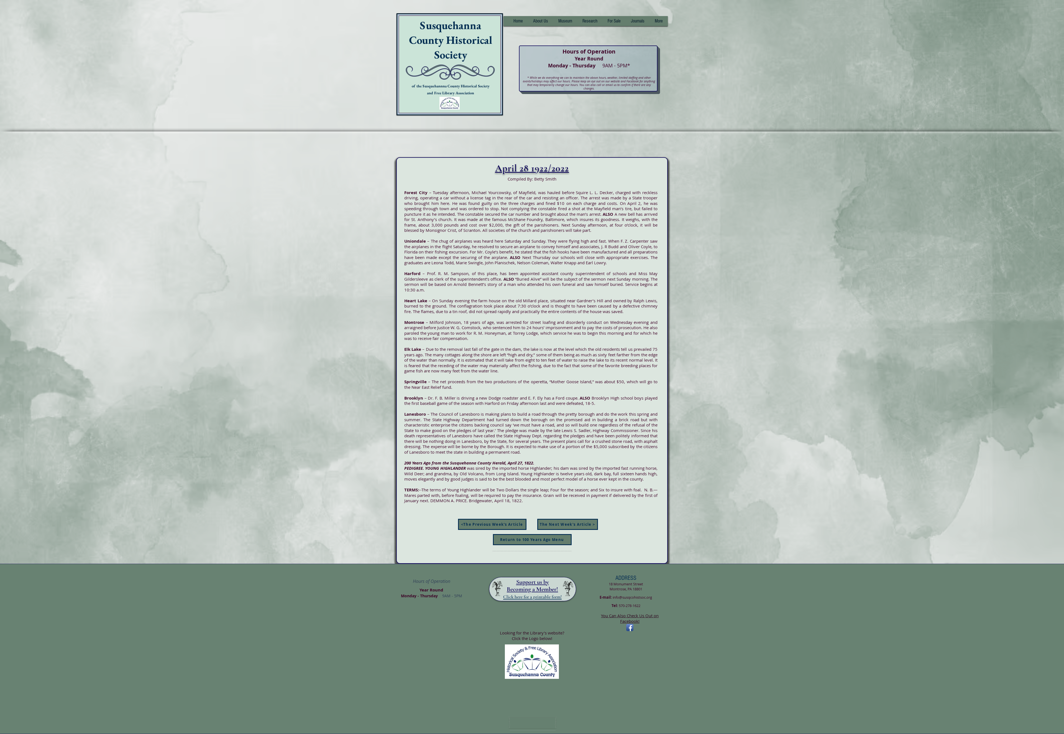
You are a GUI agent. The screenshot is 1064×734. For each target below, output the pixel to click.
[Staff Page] (532, 723)
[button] (589, 21)
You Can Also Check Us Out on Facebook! (630, 618)
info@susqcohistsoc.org (632, 597)
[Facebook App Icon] (629, 627)
